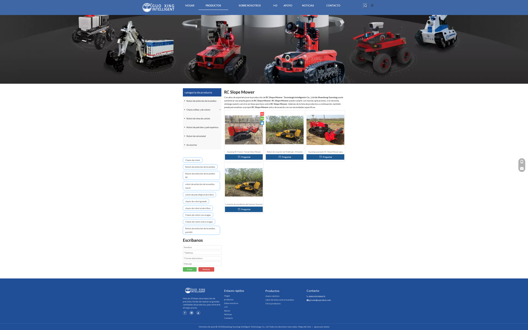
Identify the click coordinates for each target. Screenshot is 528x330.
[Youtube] (198, 313)
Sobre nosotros (231, 303)
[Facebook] (185, 313)
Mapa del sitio (304, 326)
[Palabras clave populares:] (365, 5)
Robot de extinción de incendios (201, 101)
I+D (226, 307)
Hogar (227, 296)
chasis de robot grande (196, 201)
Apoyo (227, 310)
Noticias (228, 314)
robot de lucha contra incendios (279, 300)
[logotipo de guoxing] (195, 290)
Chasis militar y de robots (198, 109)
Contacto (228, 318)
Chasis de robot (192, 160)
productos (228, 299)
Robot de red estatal (196, 136)
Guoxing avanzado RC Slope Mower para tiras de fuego (325, 152)
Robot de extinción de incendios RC (200, 175)
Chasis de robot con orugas (198, 215)
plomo (326, 326)
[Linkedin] (191, 313)
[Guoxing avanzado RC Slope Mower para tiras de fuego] (325, 130)
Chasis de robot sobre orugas (199, 221)
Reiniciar (206, 269)
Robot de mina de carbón (198, 118)
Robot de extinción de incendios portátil (200, 230)
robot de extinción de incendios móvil (200, 186)
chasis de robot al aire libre (198, 208)
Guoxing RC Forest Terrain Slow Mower (244, 152)
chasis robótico (272, 296)
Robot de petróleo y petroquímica (202, 127)
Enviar (189, 269)
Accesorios (191, 144)
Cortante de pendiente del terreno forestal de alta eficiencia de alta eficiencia (243, 204)
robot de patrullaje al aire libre (199, 194)
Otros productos (273, 303)
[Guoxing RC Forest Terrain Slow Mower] (244, 130)
